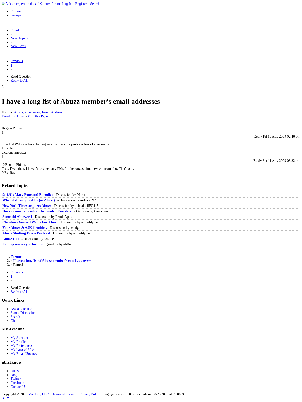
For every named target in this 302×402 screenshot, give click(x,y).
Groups (16, 15)
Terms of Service (64, 394)
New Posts (18, 46)
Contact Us (18, 387)
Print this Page (38, 116)
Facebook (17, 383)
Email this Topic (13, 116)
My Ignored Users (23, 349)
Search (95, 4)
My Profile (18, 341)
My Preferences (21, 345)
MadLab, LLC (38, 394)
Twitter (16, 379)
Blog (14, 375)
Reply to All (19, 80)
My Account (19, 338)
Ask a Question (21, 309)
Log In (67, 4)
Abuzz (18, 112)
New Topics (19, 38)
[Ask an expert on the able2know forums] (31, 4)
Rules (15, 371)
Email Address (52, 112)
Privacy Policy (90, 394)
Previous (17, 61)
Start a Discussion (23, 313)
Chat (14, 321)
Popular (16, 30)
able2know (32, 112)
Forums (16, 11)
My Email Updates (24, 353)
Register (81, 4)
